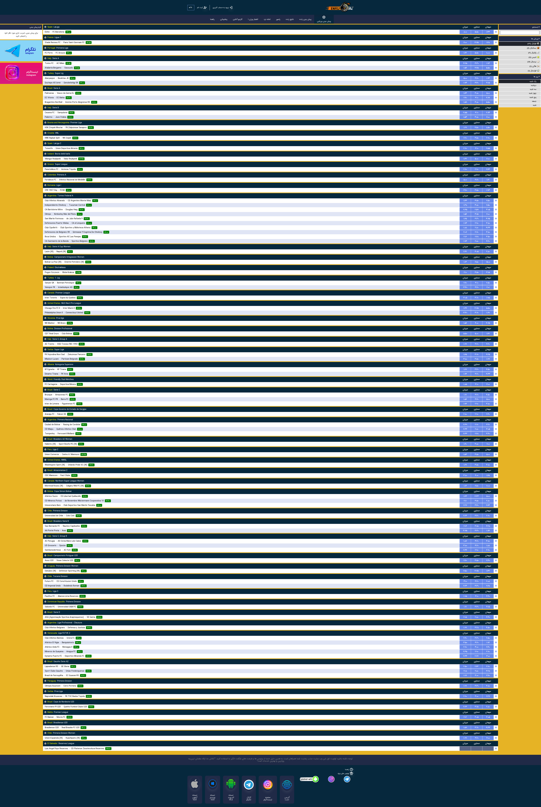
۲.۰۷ (465, 232)
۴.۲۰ (488, 241)
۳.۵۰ (477, 138)
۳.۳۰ (477, 63)
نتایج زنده (290, 19)
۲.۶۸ (476, 236)
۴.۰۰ (476, 323)
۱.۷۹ (488, 312)
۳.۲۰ (476, 287)
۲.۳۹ (465, 424)
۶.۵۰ (476, 262)
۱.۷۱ (465, 394)
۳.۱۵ (476, 214)
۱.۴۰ (465, 444)
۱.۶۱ (488, 179)
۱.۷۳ (488, 78)
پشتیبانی (223, 19)
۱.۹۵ (488, 297)
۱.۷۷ (488, 359)
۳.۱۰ (476, 97)
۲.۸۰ (476, 227)
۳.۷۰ (476, 297)
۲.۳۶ (465, 550)
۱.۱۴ (465, 485)
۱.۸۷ (465, 541)
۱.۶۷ (465, 369)
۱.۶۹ (465, 464)
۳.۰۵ (488, 209)
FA (191, 7)
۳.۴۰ (476, 82)
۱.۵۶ (465, 67)
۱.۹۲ (488, 642)
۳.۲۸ (488, 526)
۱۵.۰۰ (488, 262)
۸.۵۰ (488, 127)
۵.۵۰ (477, 32)
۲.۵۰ (488, 282)
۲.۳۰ (488, 560)
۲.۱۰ (465, 272)
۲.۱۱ (465, 500)
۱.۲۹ (465, 127)
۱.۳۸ (465, 205)
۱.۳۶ (465, 308)
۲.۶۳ (488, 169)
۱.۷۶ (488, 530)
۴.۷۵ (477, 42)
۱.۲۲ (465, 52)
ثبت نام (200, 7)
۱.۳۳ (488, 32)
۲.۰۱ (488, 287)
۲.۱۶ (465, 236)
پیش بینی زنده (305, 19)
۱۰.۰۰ (488, 52)
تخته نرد (267, 19)
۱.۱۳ (465, 262)
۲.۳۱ (465, 251)
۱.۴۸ (488, 42)
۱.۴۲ (488, 333)
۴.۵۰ (476, 127)
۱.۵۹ (465, 102)
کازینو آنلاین (237, 19)
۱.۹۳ (488, 63)
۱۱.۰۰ (488, 485)
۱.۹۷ (465, 675)
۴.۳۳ (488, 227)
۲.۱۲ (465, 717)
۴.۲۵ (465, 63)
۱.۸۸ (465, 227)
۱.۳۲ (465, 158)
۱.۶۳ (465, 93)
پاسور (278, 19)
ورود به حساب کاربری (221, 7)
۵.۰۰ (465, 78)
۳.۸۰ (476, 93)
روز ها (536, 76)
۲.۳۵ (465, 651)
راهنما (212, 19)
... (465, 748)
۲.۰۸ (488, 581)
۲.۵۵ (465, 112)
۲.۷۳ (488, 112)
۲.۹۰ (488, 138)
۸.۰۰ (465, 32)
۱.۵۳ (465, 117)
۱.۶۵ (465, 218)
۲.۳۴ (465, 429)
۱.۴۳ (465, 200)
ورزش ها (535, 38)
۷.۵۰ (488, 200)
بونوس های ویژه (343, 773)
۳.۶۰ (476, 78)
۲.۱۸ (465, 671)
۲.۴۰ (488, 414)
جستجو (535, 27)
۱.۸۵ (465, 384)
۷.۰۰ (488, 444)
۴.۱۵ (488, 82)
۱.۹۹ (465, 685)
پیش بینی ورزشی (324, 21)
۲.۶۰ (465, 97)
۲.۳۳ (465, 433)
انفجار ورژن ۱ (253, 19)
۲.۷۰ (465, 148)
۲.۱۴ (465, 526)
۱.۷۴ (465, 373)
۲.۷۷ (488, 97)
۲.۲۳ (465, 515)
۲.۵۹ (477, 209)
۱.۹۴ (465, 403)
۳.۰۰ (476, 647)
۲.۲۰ (465, 138)
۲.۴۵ (465, 209)
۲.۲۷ (465, 505)
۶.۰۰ (465, 42)
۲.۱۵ (465, 617)
